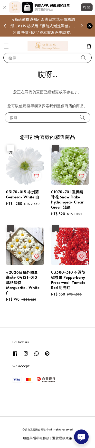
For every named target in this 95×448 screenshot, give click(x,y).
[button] (6, 46)
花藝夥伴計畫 (41, 28)
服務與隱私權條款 (36, 438)
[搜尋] (83, 57)
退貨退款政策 (62, 438)
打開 (86, 7)
